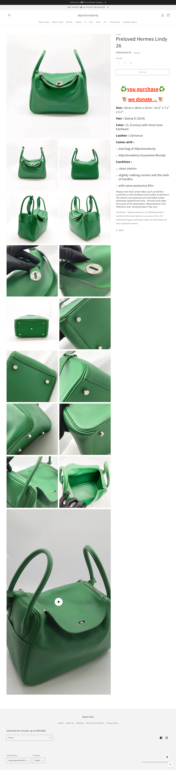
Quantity (119, 58)
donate (146, 99)
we (131, 99)
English (37, 760)
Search (61, 723)
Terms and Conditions (95, 723)
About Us (70, 723)
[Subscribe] (50, 738)
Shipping (80, 723)
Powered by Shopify (163, 762)
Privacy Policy (112, 723)
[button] (9, 15)
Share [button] (121, 230)
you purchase (143, 89)
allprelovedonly (152, 762)
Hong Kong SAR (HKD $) (17, 760)
